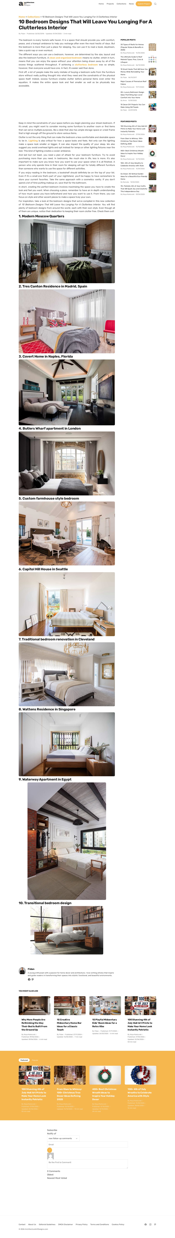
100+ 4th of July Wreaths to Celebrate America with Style (132, 164)
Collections (34, 17)
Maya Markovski (29, 1034)
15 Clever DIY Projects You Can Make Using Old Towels (133, 106)
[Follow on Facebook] (145, 1224)
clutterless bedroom (86, 64)
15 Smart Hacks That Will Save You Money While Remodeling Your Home (134, 71)
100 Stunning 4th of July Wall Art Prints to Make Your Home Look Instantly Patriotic (134, 128)
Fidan (23, 34)
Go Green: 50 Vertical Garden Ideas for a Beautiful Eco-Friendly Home (134, 176)
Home (22, 17)
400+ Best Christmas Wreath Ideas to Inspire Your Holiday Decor (132, 153)
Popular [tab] (35, 1060)
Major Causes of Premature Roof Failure (133, 82)
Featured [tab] (24, 1060)
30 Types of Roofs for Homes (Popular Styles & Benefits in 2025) (132, 47)
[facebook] (29, 980)
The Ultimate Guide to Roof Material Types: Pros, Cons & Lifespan (132, 59)
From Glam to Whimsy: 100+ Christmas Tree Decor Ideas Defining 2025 (132, 141)
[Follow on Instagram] (150, 1224)
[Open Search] (155, 3)
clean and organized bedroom (65, 57)
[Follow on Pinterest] (32, 980)
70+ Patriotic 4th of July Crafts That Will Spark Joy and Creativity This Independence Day (134, 188)
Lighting (33, 140)
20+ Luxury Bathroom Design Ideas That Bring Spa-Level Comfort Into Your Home (132, 94)
